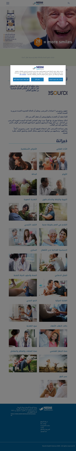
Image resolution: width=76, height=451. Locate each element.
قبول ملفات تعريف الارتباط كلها (21, 79)
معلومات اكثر (22, 74)
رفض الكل (37, 79)
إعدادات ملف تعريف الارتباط (55, 79)
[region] (38, 75)
